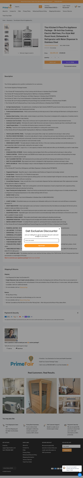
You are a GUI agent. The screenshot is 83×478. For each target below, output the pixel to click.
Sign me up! (41, 245)
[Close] (59, 228)
